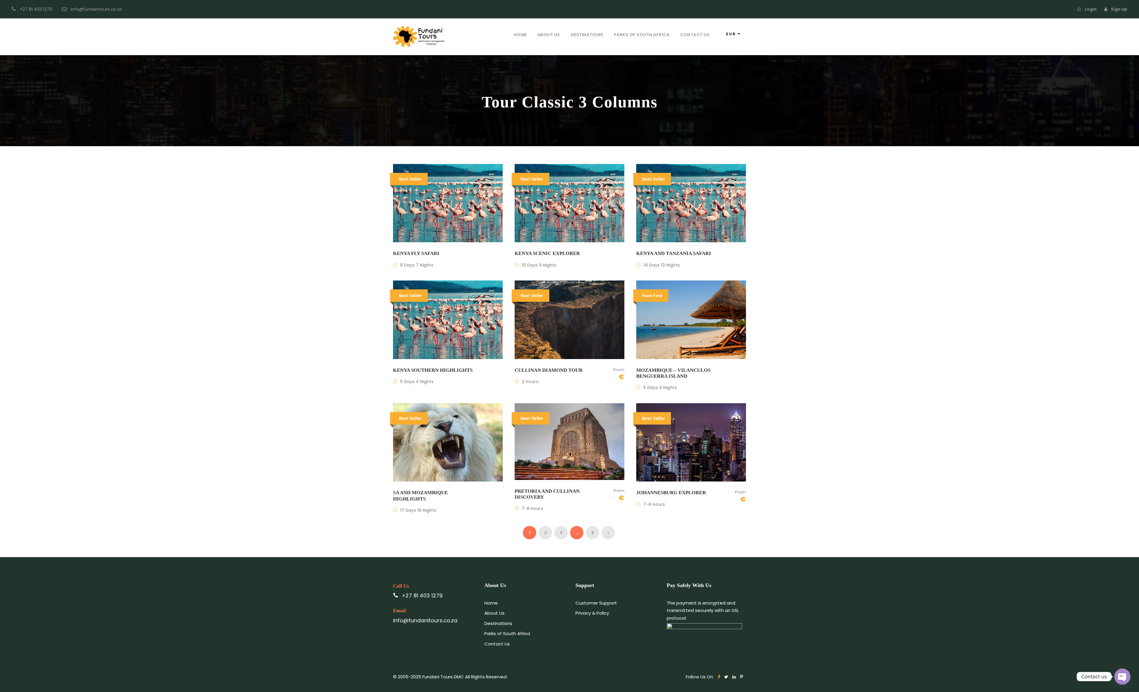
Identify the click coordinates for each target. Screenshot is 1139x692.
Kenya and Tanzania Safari (673, 253)
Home (520, 35)
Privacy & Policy (592, 613)
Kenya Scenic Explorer (547, 253)
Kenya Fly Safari (416, 253)
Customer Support (596, 603)
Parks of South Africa (642, 35)
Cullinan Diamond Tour (549, 370)
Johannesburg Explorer (671, 492)
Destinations (587, 35)
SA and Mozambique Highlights (420, 495)
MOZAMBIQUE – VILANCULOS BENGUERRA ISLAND (673, 373)
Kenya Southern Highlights (433, 370)
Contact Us (695, 35)
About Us (548, 35)
